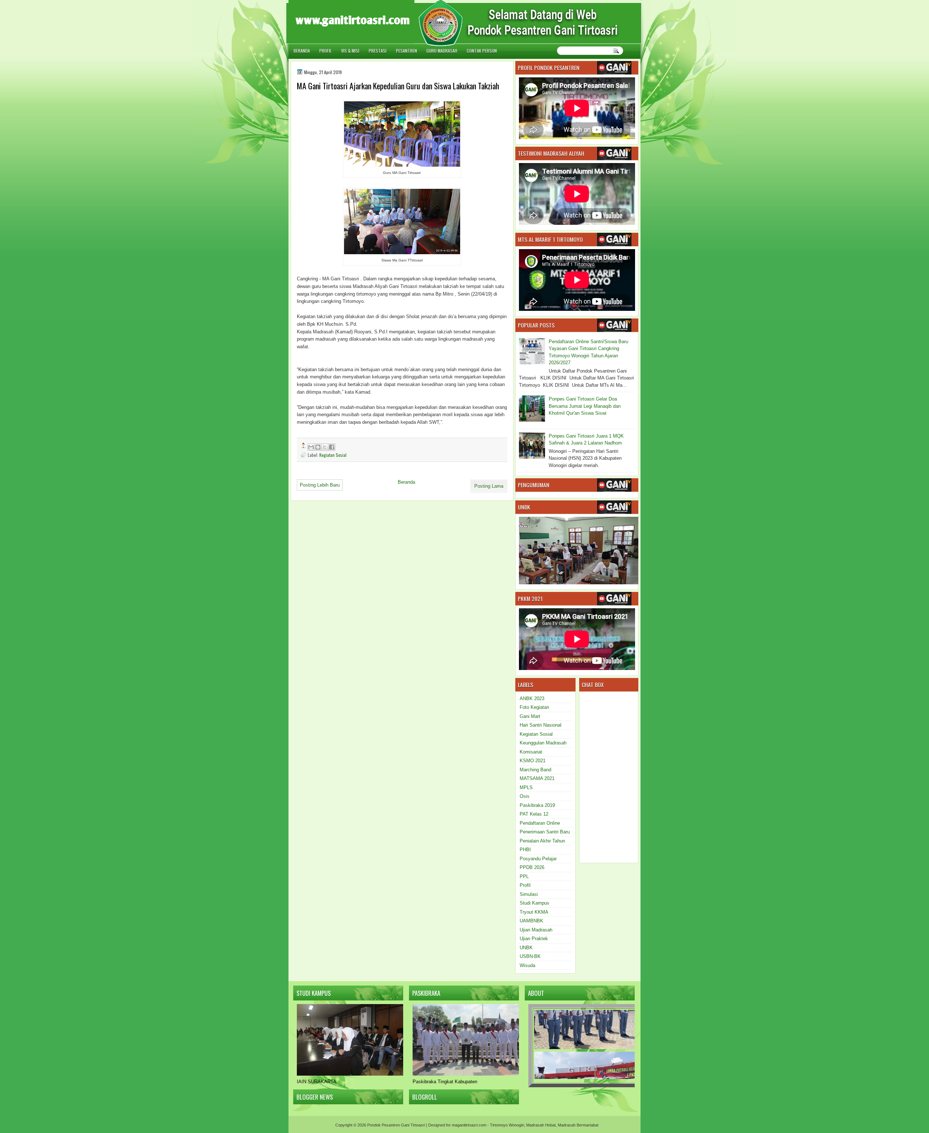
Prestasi (377, 51)
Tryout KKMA (534, 912)
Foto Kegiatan (534, 707)
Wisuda (527, 965)
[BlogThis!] (318, 447)
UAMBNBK (531, 920)
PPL (524, 876)
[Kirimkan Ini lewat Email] (311, 447)
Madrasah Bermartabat (578, 1125)
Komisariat (531, 752)
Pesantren (406, 51)
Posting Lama (488, 486)
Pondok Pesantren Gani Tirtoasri (396, 1125)
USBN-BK (530, 956)
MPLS (526, 787)
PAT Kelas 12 (534, 814)
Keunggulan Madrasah (543, 743)
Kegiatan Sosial (333, 455)
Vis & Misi (350, 51)
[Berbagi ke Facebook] (331, 447)
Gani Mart (530, 716)
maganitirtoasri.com (469, 1125)
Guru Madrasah (441, 51)
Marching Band (535, 769)
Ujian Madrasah (536, 930)
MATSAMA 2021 (537, 778)
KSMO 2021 (532, 760)
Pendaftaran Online (540, 823)
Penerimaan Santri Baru (545, 831)
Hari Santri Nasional (540, 725)
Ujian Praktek (534, 938)
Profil (325, 51)
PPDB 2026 (532, 867)
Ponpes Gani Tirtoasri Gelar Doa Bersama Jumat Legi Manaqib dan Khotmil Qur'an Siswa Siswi (585, 406)
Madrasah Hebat (541, 1125)
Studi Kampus (534, 903)
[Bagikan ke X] (324, 447)
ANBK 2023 (532, 698)
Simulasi (529, 894)
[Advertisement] (675, 37)
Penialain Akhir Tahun (542, 841)
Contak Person (482, 51)
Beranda (302, 51)
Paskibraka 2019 (537, 805)
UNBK (526, 947)
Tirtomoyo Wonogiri (507, 1125)
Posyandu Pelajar (538, 858)
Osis (524, 796)
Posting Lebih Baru (320, 485)
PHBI (525, 849)
